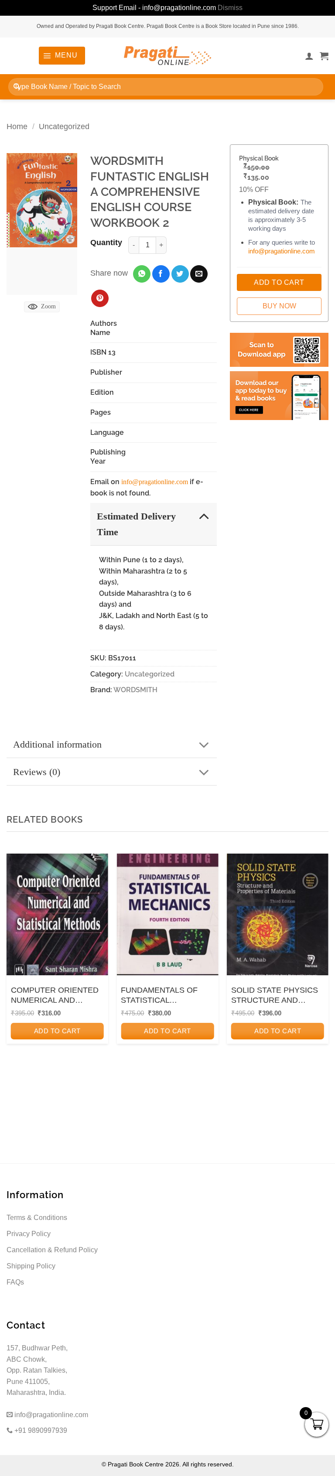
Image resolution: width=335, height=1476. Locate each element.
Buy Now (279, 306)
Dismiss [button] (230, 7)
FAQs (15, 1282)
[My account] (309, 55)
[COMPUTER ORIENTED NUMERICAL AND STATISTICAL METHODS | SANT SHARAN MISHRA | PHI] (57, 914)
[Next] (319, 971)
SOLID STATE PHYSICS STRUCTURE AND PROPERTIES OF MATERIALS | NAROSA (274, 996)
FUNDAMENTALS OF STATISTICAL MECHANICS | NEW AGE (166, 996)
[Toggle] (204, 515)
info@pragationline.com (154, 481)
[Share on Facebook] (161, 274)
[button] (62, 55)
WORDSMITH (135, 690)
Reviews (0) (36, 771)
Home (17, 126)
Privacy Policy (29, 1233)
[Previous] (15, 971)
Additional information (57, 744)
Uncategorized (64, 126)
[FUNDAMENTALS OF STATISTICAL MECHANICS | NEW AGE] (167, 914)
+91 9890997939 (40, 1430)
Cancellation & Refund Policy (52, 1250)
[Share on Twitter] (180, 274)
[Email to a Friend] (199, 274)
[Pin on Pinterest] (100, 298)
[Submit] (16, 86)
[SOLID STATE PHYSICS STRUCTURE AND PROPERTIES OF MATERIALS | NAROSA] (277, 914)
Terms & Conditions (37, 1217)
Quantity (106, 242)
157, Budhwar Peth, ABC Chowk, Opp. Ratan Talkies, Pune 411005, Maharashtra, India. (37, 1370)
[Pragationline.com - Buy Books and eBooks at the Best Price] (167, 55)
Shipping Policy (31, 1266)
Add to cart (57, 1031)
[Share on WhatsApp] (141, 274)
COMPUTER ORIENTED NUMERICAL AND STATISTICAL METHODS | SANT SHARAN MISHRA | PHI (57, 996)
